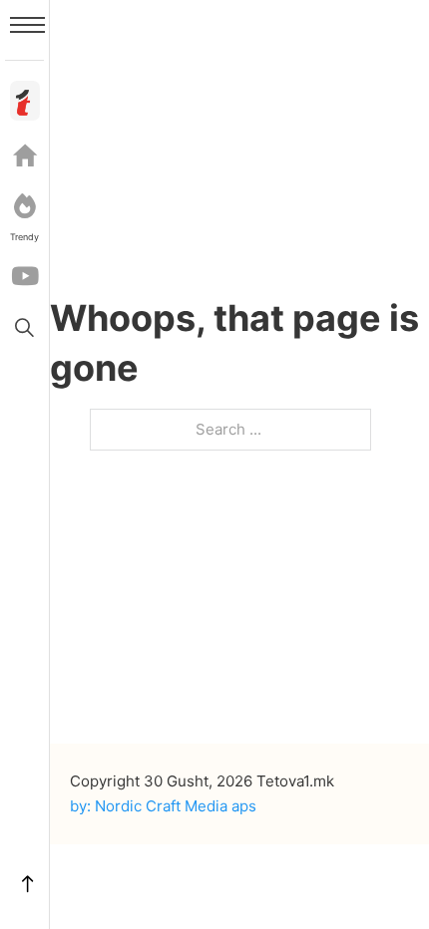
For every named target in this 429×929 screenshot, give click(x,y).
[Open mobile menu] (27, 25)
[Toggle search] (25, 327)
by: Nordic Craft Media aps (163, 805)
